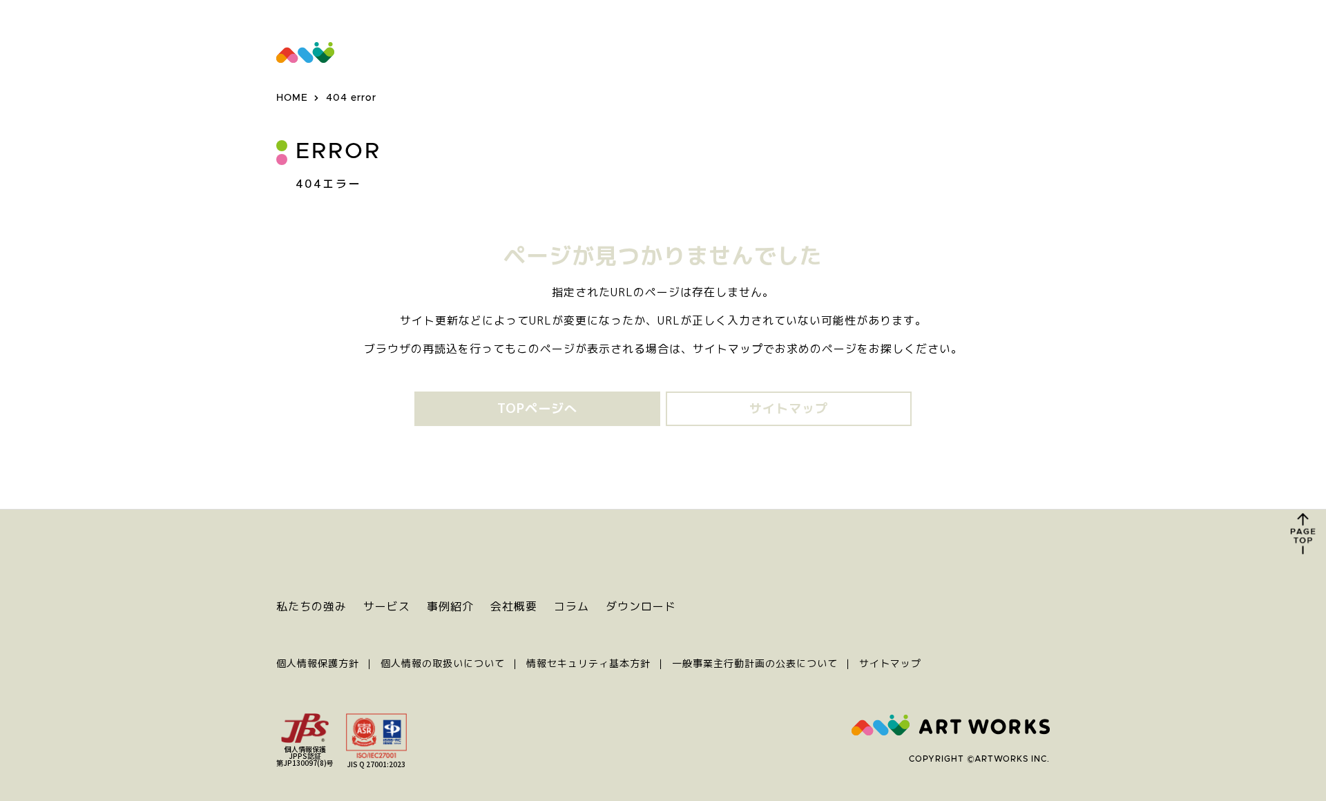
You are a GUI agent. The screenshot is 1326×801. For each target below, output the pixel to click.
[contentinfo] (663, 655)
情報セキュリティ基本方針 (588, 663)
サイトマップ (890, 663)
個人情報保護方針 (317, 663)
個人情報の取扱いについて (443, 663)
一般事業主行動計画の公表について (755, 663)
